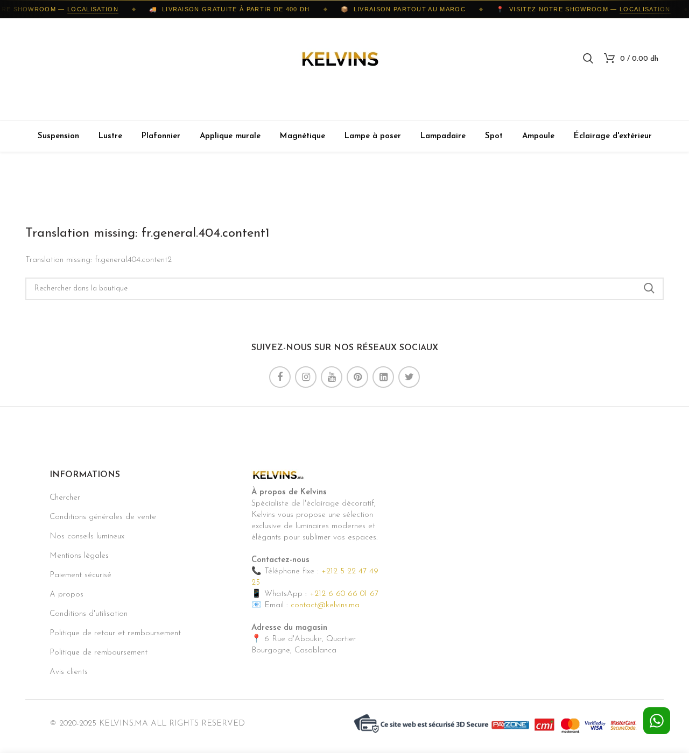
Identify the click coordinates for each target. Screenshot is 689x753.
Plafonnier (161, 136)
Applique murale (230, 136)
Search (649, 289)
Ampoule (538, 136)
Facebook (280, 377)
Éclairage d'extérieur (613, 136)
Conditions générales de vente (103, 517)
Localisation (88, 9)
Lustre (110, 136)
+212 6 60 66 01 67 (344, 594)
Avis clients (69, 672)
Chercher (65, 498)
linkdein (383, 377)
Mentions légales (79, 556)
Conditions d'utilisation (89, 614)
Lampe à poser (372, 136)
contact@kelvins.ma (325, 605)
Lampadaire (443, 136)
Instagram (306, 377)
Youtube (331, 377)
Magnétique (302, 136)
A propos (66, 595)
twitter (409, 377)
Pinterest (357, 377)
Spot (494, 136)
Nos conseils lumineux (87, 536)
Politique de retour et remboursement (115, 633)
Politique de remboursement (98, 653)
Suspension (58, 136)
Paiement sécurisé (80, 575)
